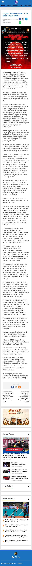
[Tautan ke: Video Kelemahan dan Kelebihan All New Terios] (6, 464)
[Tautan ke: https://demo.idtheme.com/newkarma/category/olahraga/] (28, 499)
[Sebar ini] (20, 19)
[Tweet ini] (23, 19)
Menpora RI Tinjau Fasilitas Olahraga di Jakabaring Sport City (16, 525)
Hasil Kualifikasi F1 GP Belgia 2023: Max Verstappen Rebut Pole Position (15, 456)
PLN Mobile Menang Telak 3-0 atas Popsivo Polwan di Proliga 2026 (17, 520)
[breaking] (16, 2)
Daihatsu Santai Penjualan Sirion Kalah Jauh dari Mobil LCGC (19, 477)
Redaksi (20, 563)
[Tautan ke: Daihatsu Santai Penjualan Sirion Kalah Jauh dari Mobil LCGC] (6, 478)
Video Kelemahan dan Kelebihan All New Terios (18, 463)
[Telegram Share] (26, 19)
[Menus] (2, 2)
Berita (4, 22)
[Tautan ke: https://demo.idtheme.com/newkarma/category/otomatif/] (28, 434)
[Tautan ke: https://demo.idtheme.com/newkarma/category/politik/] (28, 486)
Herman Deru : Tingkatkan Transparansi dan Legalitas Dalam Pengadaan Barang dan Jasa (23, 396)
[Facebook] (12, 387)
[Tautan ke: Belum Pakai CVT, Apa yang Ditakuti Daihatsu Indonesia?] (6, 471)
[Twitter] (16, 387)
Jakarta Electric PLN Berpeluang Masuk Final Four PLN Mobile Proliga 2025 (16, 530)
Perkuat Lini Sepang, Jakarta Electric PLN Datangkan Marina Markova (16, 541)
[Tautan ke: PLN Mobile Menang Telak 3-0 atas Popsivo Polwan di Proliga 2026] (16, 510)
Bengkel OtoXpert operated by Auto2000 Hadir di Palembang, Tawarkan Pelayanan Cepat (9, 396)
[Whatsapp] (20, 22)
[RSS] (19, 387)
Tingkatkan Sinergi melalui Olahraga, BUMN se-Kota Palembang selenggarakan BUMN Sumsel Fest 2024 (16, 536)
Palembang (8, 22)
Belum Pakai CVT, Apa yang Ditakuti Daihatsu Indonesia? (19, 470)
